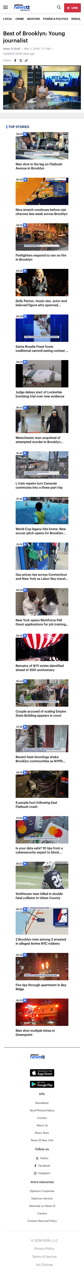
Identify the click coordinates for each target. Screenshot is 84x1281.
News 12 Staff (11, 49)
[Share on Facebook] (15, 60)
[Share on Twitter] (20, 60)
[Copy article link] (26, 60)
